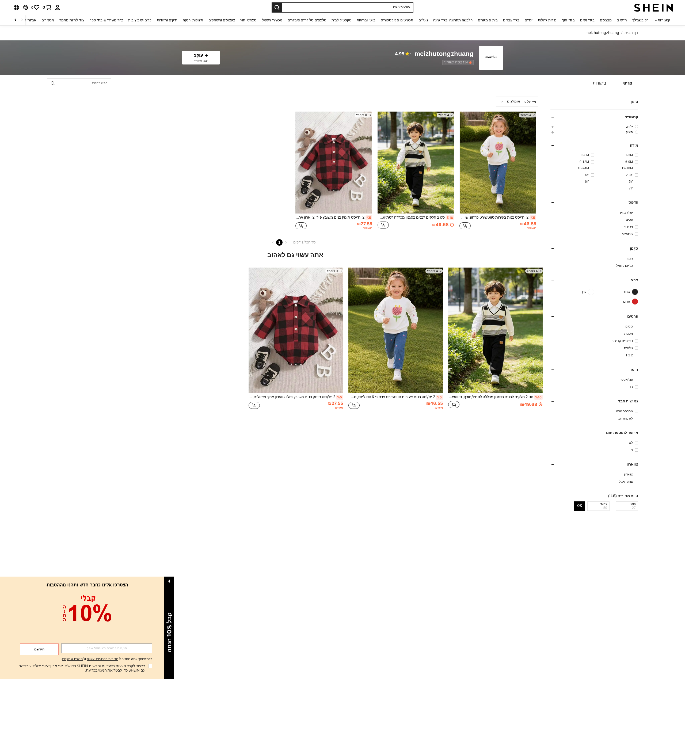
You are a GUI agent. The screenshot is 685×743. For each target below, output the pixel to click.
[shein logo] (653, 7)
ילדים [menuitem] (528, 20)
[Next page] (273, 242)
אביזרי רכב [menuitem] (28, 20)
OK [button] (579, 506)
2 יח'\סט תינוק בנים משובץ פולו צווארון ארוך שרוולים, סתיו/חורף (333, 217)
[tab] (627, 83)
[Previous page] (286, 242)
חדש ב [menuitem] (622, 20)
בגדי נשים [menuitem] (587, 20)
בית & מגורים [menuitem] (488, 20)
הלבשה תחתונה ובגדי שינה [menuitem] (453, 20)
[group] (594, 126)
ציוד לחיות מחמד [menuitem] (71, 20)
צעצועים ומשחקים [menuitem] (221, 20)
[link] (47, 7)
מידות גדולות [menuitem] (547, 20)
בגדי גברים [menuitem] (511, 20)
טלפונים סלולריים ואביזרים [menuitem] (307, 20)
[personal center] (57, 7)
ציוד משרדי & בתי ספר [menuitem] (106, 20)
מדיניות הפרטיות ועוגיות (102, 659)
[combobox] (517, 101)
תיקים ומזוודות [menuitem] (167, 20)
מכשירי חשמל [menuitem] (272, 20)
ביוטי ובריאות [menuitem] (366, 20)
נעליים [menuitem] (423, 20)
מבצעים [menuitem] (606, 20)
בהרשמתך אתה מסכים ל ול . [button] (106, 659)
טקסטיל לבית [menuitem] (341, 20)
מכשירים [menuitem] (47, 20)
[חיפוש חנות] (52, 83)
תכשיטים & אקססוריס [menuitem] (397, 20)
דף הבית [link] (631, 33)
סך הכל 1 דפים (304, 242)
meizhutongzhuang (444, 54)
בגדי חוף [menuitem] (568, 20)
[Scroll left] (22, 20)
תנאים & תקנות (72, 659)
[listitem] (457, 62)
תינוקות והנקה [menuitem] (193, 20)
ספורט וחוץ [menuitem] (248, 20)
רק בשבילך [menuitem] (640, 20)
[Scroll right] (15, 20)
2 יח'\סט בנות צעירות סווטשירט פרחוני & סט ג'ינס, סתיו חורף (497, 217)
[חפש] (277, 7)
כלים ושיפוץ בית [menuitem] (139, 20)
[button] (25, 7)
